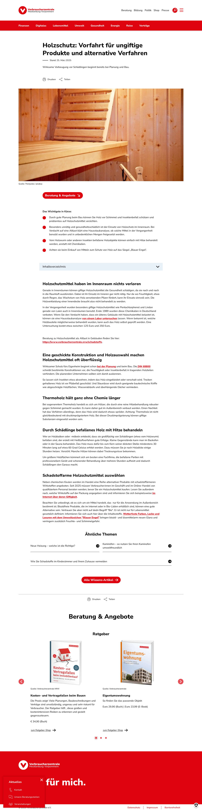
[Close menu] (41, 780)
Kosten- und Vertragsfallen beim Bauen (58, 695)
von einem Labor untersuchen (99, 318)
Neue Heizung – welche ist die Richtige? (53, 545)
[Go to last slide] (21, 681)
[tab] (96, 738)
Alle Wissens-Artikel (98, 580)
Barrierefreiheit (172, 807)
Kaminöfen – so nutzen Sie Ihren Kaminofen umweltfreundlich (127, 545)
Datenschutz (134, 807)
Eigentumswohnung (116, 695)
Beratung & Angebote (60, 195)
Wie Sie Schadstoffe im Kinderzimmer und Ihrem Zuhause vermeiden (69, 561)
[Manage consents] (196, 805)
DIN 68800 (143, 366)
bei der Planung (106, 366)
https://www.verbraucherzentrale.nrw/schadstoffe (72, 342)
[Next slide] (180, 681)
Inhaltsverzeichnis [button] (54, 267)
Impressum (152, 807)
